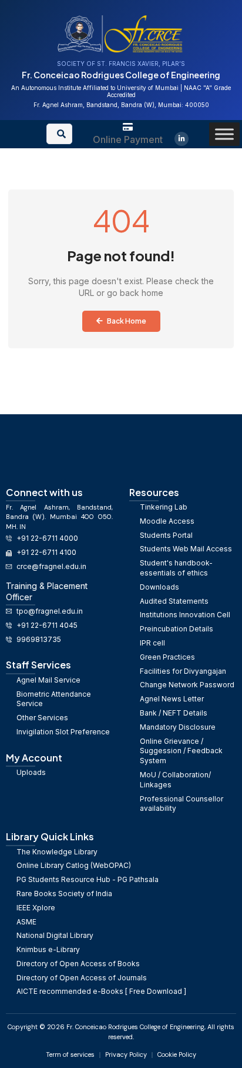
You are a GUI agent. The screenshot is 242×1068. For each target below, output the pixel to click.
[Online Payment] (127, 126)
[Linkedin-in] (181, 139)
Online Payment (128, 139)
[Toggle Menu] (224, 133)
